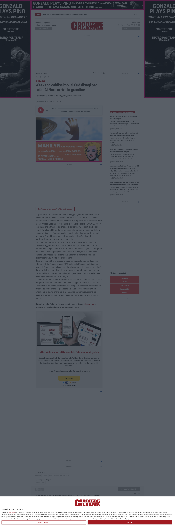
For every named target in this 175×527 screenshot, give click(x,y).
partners (12, 512)
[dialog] (87, 512)
